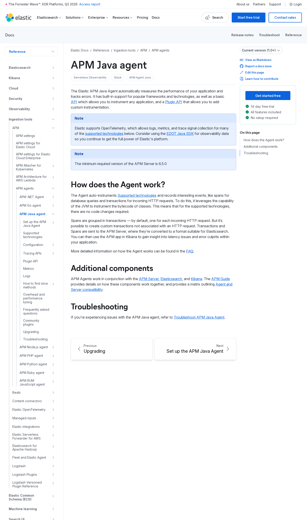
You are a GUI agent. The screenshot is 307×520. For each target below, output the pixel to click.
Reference (293, 34)
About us (242, 4)
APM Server (149, 279)
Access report (89, 4)
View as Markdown (258, 60)
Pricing (142, 17)
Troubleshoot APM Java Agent (199, 317)
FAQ (189, 251)
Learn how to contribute (261, 78)
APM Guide (220, 279)
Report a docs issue (258, 66)
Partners (259, 4)
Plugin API (173, 102)
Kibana (196, 279)
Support (275, 4)
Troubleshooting (99, 306)
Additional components (112, 267)
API (74, 102)
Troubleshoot (269, 34)
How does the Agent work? (118, 184)
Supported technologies (137, 195)
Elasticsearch (171, 279)
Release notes (242, 34)
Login (298, 4)
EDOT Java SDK (180, 133)
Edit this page (254, 72)
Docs (156, 17)
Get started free (268, 95)
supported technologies (104, 133)
